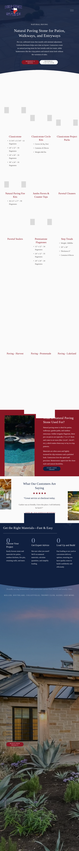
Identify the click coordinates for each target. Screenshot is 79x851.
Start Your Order (52, 468)
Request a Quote (30, 62)
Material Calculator (48, 62)
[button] (6, 110)
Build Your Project (15, 744)
